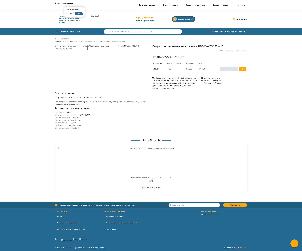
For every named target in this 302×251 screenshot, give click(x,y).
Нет (70, 14)
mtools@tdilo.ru (145, 20)
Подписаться (235, 205)
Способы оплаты (170, 5)
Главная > (58, 41)
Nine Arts (243, 248)
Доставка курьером (114, 216)
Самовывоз (111, 229)
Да (79, 14)
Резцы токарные (76, 41)
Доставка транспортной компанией (121, 223)
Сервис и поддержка (195, 5)
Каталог (65, 41)
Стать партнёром (221, 5)
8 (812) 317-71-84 (145, 17)
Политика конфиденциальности (71, 229)
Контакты (240, 5)
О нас (59, 216)
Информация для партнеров (69, 223)
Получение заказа (146, 5)
